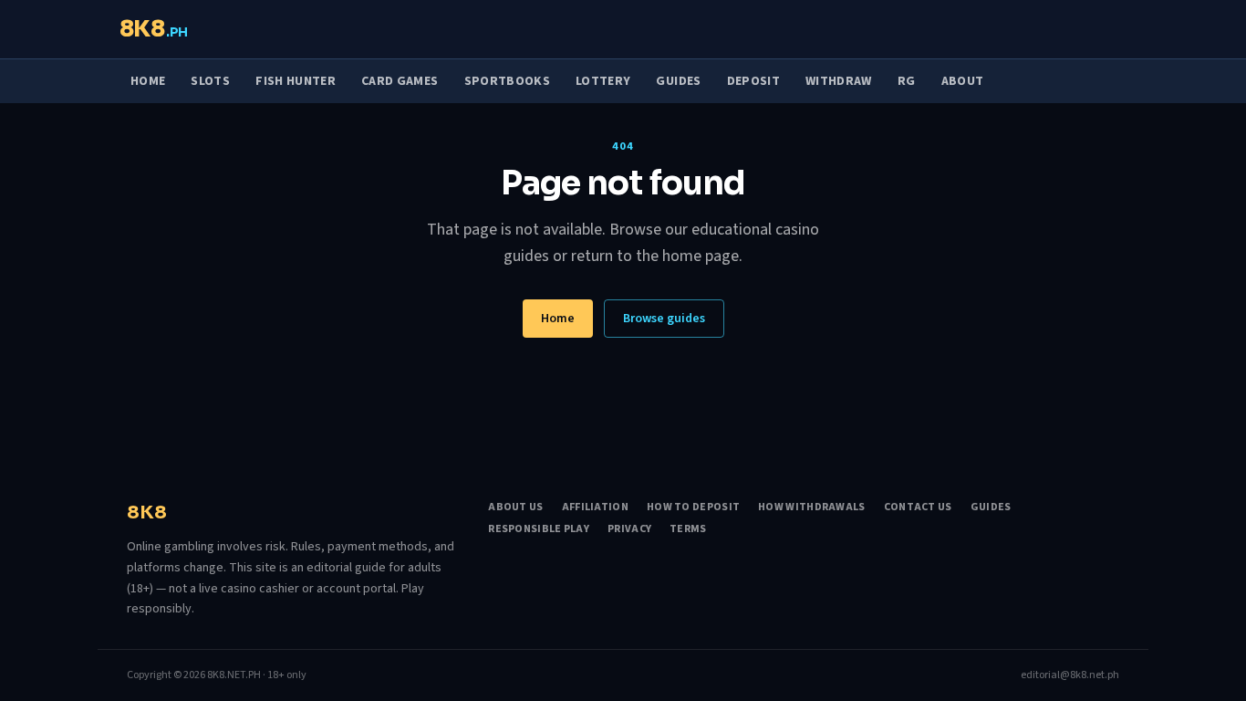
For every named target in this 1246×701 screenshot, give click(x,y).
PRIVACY (629, 529)
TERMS (688, 529)
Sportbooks (507, 81)
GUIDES (991, 507)
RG (907, 81)
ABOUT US (515, 507)
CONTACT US (918, 507)
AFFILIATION (595, 507)
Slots (210, 81)
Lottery (603, 81)
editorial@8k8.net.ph (1070, 675)
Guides (678, 81)
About (962, 81)
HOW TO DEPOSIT (693, 507)
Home (147, 81)
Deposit (753, 81)
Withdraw (838, 81)
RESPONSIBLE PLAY (538, 529)
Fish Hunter (295, 81)
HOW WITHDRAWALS (812, 507)
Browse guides (664, 318)
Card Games (400, 81)
